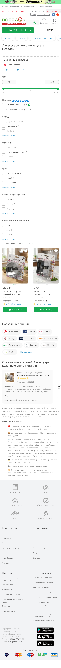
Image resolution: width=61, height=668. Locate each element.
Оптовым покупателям (11, 594)
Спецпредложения (9, 543)
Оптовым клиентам (44, 6)
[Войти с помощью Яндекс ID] (57, 14)
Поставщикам (7, 584)
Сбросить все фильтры (14, 69)
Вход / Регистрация (41, 14)
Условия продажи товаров (43, 577)
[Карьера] (15, 513)
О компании (7, 606)
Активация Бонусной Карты (44, 593)
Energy (12, 338)
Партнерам (7, 573)
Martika (12, 352)
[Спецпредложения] (46, 500)
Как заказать (38, 533)
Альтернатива (50, 338)
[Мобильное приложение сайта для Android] (45, 630)
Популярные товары (10, 533)
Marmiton (51, 345)
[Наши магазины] (15, 500)
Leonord (34, 345)
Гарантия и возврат (40, 543)
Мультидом (14, 331)
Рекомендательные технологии (45, 620)
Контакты (36, 558)
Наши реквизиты (8, 611)
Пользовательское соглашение (45, 609)
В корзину (17, 309)
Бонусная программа (41, 587)
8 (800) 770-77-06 (36, 11)
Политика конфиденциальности (45, 597)
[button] (18, 30)
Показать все (26, 352)
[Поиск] (34, 22)
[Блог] (46, 487)
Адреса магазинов (9, 6)
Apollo (47, 331)
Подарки (5, 563)
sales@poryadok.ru (15, 642)
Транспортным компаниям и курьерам (13, 600)
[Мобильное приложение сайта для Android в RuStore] (45, 643)
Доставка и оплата (40, 538)
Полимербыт (15, 345)
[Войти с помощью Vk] (53, 14)
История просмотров (10, 548)
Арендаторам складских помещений (11, 579)
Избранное (6, 538)
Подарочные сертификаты (43, 582)
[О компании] (15, 487)
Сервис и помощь (41, 528)
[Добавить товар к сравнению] (21, 251)
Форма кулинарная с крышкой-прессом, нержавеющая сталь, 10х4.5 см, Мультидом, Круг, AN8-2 (33, 374)
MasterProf (29, 338)
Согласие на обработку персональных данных (42, 615)
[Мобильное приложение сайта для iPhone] (45, 636)
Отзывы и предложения (42, 548)
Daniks (32, 331)
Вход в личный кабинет (42, 553)
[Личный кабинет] (46, 513)
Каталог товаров (9, 528)
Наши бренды (7, 558)
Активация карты (28, 6)
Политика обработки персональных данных (42, 603)
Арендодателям (8, 589)
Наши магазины (8, 553)
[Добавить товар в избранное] (25, 251)
